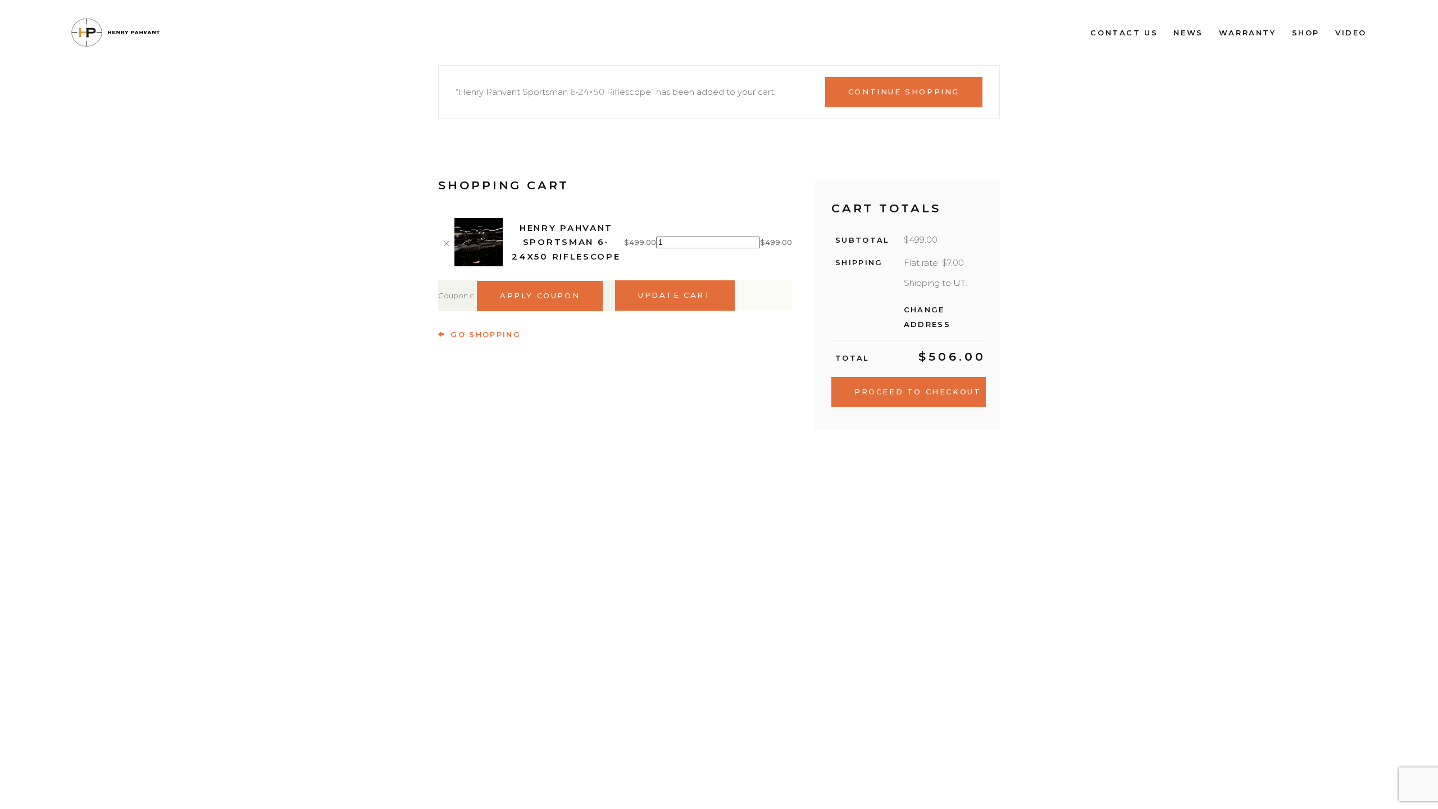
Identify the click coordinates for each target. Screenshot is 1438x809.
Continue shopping (903, 91)
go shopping (485, 334)
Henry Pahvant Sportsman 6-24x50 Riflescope (566, 242)
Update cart (675, 294)
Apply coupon (540, 295)
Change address (927, 317)
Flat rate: (934, 262)
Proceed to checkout (917, 391)
